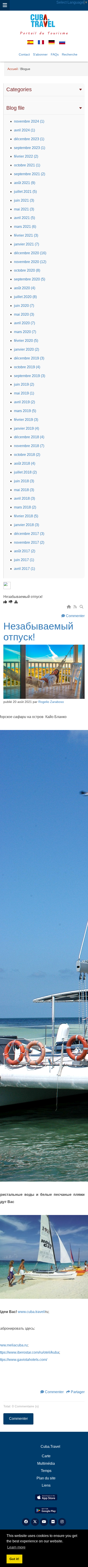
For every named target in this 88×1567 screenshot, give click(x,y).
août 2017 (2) (24, 551)
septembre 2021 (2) (29, 174)
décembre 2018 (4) (29, 437)
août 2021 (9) (24, 183)
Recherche (69, 54)
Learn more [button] (16, 1547)
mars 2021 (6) (25, 227)
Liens (46, 1485)
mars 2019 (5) (25, 411)
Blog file (15, 108)
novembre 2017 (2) (29, 542)
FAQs (55, 54)
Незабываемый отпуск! (38, 631)
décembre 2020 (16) (30, 253)
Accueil (12, 69)
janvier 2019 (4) (26, 428)
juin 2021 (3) (24, 200)
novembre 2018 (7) (29, 446)
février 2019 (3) (26, 420)
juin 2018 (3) (24, 481)
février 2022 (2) (26, 156)
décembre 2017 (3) (29, 534)
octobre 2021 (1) (27, 165)
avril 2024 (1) (24, 130)
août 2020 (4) (24, 288)
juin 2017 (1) (24, 560)
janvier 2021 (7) (26, 244)
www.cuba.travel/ (31, 1312)
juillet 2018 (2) (25, 472)
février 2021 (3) (26, 235)
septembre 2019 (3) (29, 376)
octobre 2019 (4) (27, 367)
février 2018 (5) (26, 516)
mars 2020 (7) (25, 332)
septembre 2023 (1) (29, 148)
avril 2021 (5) (24, 218)
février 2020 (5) (26, 341)
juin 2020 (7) (24, 306)
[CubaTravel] (44, 20)
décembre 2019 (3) (29, 358)
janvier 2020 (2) (26, 349)
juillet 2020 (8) (25, 297)
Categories (19, 89)
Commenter (75, 616)
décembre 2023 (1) (29, 139)
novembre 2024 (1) (29, 121)
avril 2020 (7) (24, 323)
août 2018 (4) (24, 463)
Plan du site (46, 1478)
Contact (24, 54)
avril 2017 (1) (24, 569)
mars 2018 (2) (25, 507)
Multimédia (46, 1463)
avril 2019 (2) (24, 402)
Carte (46, 1456)
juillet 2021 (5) (25, 192)
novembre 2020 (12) (30, 262)
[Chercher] (82, 607)
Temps (46, 1471)
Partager (78, 1392)
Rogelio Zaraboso (51, 702)
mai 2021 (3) (24, 209)
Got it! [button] (14, 1559)
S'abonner (40, 54)
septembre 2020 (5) (29, 279)
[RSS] (75, 607)
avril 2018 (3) (24, 498)
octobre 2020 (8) (27, 270)
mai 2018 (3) (24, 490)
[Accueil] (69, 607)
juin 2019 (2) (24, 384)
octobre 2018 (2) (27, 455)
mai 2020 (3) (24, 314)
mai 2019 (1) (24, 393)
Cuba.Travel (50, 1446)
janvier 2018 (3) (26, 525)
